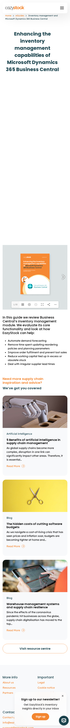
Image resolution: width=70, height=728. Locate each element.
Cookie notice (46, 687)
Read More (13, 466)
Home (8, 15)
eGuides (20, 15)
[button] (62, 8)
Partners (8, 692)
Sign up (40, 716)
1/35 (15, 304)
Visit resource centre (35, 649)
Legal (41, 682)
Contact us (9, 717)
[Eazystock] (15, 8)
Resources (9, 687)
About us (8, 682)
